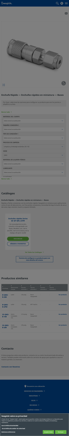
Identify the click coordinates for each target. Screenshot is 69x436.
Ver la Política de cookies (9, 428)
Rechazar (61, 432)
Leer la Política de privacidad (9, 425)
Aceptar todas (48, 432)
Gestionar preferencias (8, 432)
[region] (34, 424)
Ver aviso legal (21, 428)
